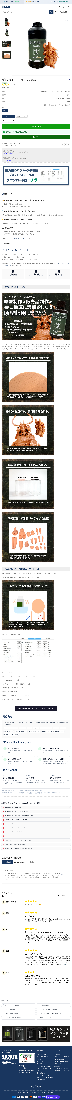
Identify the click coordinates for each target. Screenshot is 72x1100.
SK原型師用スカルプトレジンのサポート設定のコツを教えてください (18, 840)
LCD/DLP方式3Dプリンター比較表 (24, 862)
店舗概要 (57, 1054)
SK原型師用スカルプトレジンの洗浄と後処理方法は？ (15, 844)
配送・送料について (43, 1057)
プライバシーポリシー (61, 1068)
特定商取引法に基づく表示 (62, 1071)
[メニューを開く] (68, 7)
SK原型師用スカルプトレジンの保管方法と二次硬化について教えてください (20, 827)
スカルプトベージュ (8, 116)
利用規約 (57, 1066)
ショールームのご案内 (61, 1061)
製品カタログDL (6, 1062)
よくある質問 (41, 1073)
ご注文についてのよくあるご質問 (16, 238)
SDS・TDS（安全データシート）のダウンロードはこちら (36, 708)
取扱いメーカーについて (61, 1057)
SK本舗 (3, 78)
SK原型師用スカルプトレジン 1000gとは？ (13, 807)
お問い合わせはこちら (8, 1059)
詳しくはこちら (7, 160)
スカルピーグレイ (21, 116)
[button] (5, 85)
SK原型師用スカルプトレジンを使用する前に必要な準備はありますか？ (19, 819)
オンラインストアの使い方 (45, 1066)
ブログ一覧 (57, 1064)
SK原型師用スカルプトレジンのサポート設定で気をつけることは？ (18, 823)
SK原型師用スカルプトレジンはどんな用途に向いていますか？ (17, 811)
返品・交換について (43, 1061)
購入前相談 (40, 1064)
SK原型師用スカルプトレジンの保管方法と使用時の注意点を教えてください (20, 848)
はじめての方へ (41, 1054)
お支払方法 (40, 1059)
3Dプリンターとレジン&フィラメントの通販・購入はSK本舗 (37, 1092)
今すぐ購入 (36, 137)
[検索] (51, 12)
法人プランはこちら (8, 153)
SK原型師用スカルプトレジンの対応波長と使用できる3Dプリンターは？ (19, 815)
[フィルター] (58, 895)
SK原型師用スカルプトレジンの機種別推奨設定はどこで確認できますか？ (19, 831)
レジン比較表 (7, 862)
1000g (4, 110)
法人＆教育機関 (59, 1059)
